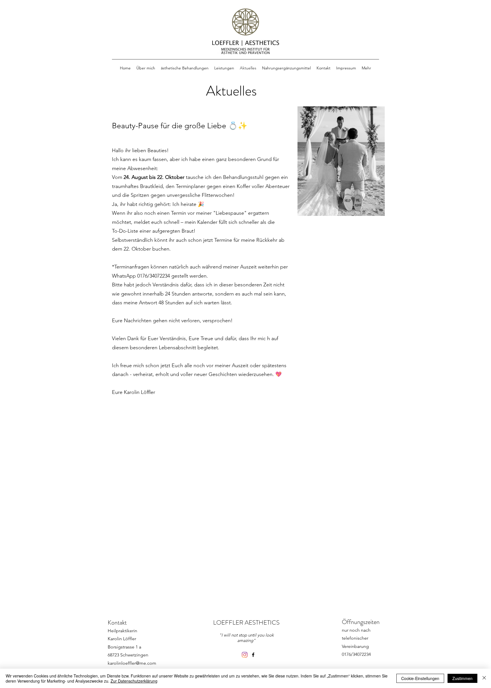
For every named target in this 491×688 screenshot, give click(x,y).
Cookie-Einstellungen (420, 678)
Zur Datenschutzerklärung (134, 681)
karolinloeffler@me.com (132, 663)
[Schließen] (484, 678)
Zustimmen (462, 678)
